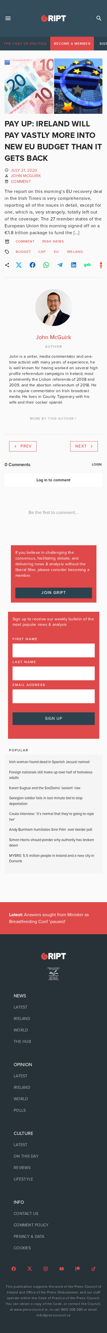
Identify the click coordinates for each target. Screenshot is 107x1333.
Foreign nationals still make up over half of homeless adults (50, 775)
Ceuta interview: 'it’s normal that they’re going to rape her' (51, 817)
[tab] (25, 43)
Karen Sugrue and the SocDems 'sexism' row (44, 788)
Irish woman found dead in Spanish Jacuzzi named (49, 762)
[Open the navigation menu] (8, 18)
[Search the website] (99, 18)
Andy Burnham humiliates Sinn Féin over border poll (50, 829)
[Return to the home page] (53, 956)
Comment (21, 181)
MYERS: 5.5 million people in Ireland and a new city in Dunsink (51, 858)
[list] (53, 1019)
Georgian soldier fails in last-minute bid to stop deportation (45, 801)
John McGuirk (26, 175)
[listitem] (53, 1007)
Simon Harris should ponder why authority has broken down (51, 843)
